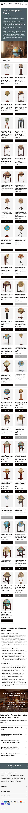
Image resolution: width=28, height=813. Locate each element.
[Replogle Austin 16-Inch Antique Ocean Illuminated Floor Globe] (21, 501)
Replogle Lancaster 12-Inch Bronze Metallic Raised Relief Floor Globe (21, 106)
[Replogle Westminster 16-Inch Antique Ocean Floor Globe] (21, 150)
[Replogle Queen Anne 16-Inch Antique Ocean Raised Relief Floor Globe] (7, 177)
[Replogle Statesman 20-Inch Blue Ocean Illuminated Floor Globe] (21, 552)
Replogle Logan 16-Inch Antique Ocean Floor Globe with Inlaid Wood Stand (20, 484)
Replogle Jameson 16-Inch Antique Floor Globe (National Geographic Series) (7, 457)
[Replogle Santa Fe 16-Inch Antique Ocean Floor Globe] (21, 260)
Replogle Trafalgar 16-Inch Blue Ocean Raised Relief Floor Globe (20, 133)
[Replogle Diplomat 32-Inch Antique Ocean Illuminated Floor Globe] (7, 552)
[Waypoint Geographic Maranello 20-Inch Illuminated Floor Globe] (21, 366)
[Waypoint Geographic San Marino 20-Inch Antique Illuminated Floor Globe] (21, 287)
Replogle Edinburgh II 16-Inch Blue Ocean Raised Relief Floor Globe (7, 79)
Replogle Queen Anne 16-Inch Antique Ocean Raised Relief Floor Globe (7, 187)
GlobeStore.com (6, 809)
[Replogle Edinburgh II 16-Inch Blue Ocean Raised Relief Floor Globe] (7, 69)
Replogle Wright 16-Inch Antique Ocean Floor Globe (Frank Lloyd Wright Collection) (6, 484)
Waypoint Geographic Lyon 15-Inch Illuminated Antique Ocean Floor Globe (20, 349)
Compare (4, 60)
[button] (25, 4)
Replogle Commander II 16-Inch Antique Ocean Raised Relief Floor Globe (7, 106)
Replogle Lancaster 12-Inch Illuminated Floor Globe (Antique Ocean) (6, 160)
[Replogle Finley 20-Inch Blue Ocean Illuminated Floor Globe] (21, 447)
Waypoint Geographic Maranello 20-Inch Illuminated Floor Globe (20, 376)
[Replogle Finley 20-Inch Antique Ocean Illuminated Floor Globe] (7, 420)
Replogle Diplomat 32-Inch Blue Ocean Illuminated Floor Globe (6, 614)
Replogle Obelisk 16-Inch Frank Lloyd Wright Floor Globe (21, 404)
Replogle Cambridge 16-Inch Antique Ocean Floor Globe (21, 214)
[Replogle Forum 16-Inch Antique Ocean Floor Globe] (7, 313)
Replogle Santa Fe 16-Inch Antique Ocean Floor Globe (21, 269)
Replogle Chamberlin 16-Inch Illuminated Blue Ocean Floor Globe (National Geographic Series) (7, 242)
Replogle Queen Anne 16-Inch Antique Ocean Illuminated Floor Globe (7, 296)
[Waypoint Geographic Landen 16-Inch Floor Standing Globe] (21, 69)
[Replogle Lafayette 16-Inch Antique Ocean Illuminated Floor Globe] (21, 314)
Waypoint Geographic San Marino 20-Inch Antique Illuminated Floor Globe (21, 297)
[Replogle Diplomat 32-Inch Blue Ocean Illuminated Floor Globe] (7, 605)
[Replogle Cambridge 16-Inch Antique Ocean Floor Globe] (21, 204)
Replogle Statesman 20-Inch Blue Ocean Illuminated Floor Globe (20, 562)
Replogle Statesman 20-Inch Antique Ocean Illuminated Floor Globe (6, 587)
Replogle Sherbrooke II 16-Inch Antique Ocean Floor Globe (6, 214)
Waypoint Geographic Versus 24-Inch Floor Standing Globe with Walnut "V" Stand (20, 588)
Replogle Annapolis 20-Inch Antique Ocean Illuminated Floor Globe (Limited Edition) (6, 376)
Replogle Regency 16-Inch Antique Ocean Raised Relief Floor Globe (21, 187)
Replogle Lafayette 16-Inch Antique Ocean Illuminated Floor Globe (20, 323)
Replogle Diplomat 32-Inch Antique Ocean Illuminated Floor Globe (6, 562)
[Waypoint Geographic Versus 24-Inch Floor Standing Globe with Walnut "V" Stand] (21, 578)
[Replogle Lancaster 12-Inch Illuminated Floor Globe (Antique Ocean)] (7, 150)
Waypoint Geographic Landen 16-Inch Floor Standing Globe (20, 79)
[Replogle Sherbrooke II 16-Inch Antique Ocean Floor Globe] (7, 204)
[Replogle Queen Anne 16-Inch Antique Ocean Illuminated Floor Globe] (7, 286)
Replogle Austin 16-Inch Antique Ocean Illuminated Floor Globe (20, 510)
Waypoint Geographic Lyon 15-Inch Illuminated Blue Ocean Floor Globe (6, 510)
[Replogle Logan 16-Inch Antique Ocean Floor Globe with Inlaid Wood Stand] (21, 474)
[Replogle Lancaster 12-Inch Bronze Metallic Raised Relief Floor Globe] (21, 96)
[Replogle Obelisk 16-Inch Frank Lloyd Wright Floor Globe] (21, 394)
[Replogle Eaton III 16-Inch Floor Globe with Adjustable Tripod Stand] (7, 123)
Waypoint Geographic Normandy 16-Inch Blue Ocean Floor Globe (6, 348)
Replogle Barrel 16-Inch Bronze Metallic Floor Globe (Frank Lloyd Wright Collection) (6, 270)
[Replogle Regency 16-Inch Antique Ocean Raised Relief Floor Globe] (21, 177)
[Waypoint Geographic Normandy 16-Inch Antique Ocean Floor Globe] (21, 420)
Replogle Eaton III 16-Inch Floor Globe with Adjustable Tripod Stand (6, 133)
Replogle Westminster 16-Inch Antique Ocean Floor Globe (20, 160)
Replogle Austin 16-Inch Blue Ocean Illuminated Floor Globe (6, 536)
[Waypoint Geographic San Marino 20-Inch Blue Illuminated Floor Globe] (21, 527)
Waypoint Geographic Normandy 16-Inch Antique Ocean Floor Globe (20, 430)
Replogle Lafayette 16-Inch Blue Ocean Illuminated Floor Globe (6, 404)
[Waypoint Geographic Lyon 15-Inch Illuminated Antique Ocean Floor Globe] (21, 339)
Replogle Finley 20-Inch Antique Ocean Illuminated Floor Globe (6, 429)
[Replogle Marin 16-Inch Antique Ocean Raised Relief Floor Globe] (21, 231)
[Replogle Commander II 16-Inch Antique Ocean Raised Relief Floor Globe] (7, 96)
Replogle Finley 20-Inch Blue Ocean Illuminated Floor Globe (20, 456)
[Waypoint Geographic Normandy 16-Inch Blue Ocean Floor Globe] (7, 339)
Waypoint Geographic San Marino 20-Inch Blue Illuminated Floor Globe (21, 536)
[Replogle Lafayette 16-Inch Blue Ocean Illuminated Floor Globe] (7, 394)
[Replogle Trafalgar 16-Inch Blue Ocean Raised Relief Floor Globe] (21, 123)
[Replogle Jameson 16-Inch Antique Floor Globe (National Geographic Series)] (7, 447)
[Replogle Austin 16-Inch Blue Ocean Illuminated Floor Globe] (7, 527)
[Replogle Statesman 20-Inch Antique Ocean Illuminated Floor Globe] (7, 578)
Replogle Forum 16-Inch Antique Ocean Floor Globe (6, 323)
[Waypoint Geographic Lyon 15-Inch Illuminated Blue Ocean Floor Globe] (7, 501)
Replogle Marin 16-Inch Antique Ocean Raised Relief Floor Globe (20, 240)
